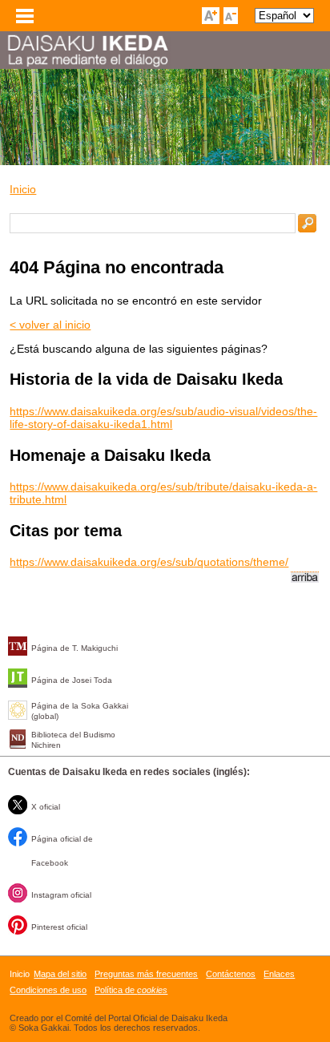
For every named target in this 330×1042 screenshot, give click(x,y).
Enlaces (279, 974)
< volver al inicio (50, 324)
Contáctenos (231, 974)
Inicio (23, 189)
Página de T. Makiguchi (74, 648)
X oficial (45, 806)
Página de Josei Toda (71, 680)
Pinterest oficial (59, 927)
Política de (131, 990)
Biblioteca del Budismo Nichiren (73, 739)
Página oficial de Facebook (62, 850)
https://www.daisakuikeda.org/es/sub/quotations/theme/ (149, 561)
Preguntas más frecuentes (146, 974)
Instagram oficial (61, 895)
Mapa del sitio (60, 974)
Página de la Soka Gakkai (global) (79, 711)
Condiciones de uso (48, 990)
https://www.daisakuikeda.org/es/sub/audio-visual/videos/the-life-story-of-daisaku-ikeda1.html (163, 417)
